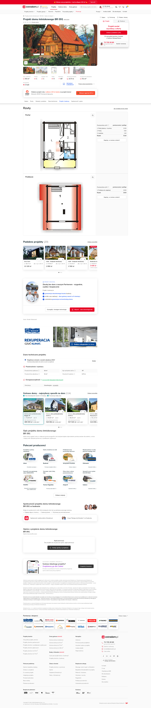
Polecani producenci (28, 683)
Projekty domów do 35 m (30, 651)
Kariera (103, 679)
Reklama (104, 676)
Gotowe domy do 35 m (56, 643)
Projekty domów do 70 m (30, 654)
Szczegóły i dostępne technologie (56, 309)
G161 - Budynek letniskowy (54, 261)
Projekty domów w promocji (57, 667)
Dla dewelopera (117, 11)
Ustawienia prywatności (82, 683)
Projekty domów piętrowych (31, 648)
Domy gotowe (73, 7)
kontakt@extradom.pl (110, 649)
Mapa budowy (79, 651)
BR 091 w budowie (31, 506)
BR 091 (42, 16)
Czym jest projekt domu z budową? (59, 656)
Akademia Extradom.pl (55, 672)
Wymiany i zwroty (80, 675)
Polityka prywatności (81, 680)
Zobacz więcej (60, 495)
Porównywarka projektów (83, 643)
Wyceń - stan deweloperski (83, 310)
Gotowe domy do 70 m (56, 645)
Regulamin (78, 678)
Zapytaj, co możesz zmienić (112, 140)
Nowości (50, 11)
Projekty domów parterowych (31, 642)
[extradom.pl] (31, 6)
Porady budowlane (28, 678)
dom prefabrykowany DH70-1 (54, 414)
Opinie (51, 670)
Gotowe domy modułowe (56, 640)
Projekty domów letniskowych (32, 16)
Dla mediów (105, 682)
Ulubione (78, 640)
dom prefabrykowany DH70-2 (76, 414)
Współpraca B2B (106, 671)
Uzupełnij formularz (86, 566)
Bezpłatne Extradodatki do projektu (85, 670)
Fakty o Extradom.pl (54, 675)
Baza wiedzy (26, 680)
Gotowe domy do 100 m (56, 648)
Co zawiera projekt (28, 672)
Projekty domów (27, 636)
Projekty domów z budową (56, 658)
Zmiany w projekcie (28, 670)
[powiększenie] (93, 115)
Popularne (57, 11)
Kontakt (125, 11)
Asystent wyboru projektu (83, 645)
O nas (103, 668)
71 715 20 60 (106, 6)
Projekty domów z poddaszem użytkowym (34, 645)
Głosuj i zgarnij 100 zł (86, 93)
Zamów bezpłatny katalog (30, 667)
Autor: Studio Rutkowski (30, 319)
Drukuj (94, 361)
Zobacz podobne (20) (113, 33)
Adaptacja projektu (28, 675)
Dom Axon (27, 261)
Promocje (78, 11)
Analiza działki (107, 11)
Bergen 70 (32, 414)
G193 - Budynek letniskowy (76, 261)
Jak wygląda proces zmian (121, 108)
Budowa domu (62, 7)
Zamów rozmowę (121, 44)
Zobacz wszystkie (92, 242)
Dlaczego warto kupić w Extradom (85, 667)
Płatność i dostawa (81, 672)
